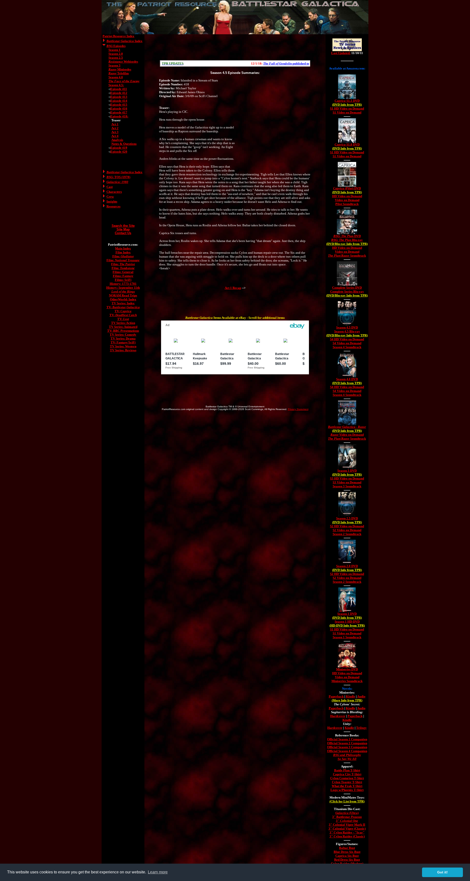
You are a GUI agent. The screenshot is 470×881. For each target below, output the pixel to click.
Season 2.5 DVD (347, 518)
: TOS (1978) (118, 177)
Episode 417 (118, 112)
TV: (123, 307)
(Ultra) (347, 813)
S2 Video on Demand (347, 530)
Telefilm (118, 73)
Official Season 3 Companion (347, 747)
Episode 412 (118, 93)
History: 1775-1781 (123, 284)
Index (124, 41)
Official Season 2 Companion (347, 743)
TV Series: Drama (123, 338)
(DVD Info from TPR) (347, 104)
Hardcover (337, 716)
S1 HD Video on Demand (347, 108)
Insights (111, 201)
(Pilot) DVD (347, 188)
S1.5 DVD (347, 101)
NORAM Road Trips (123, 295)
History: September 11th (123, 287)
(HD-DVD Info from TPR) (347, 625)
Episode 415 (118, 104)
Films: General (123, 272)
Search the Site (123, 226)
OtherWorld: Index (123, 299)
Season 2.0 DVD (347, 566)
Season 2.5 (115, 57)
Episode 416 (118, 108)
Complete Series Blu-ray (347, 291)
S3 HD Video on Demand (347, 478)
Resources (113, 206)
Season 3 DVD (347, 470)
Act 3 (114, 132)
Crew (110, 196)
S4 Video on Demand (347, 343)
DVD (347, 236)
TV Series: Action (123, 323)
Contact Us (123, 233)
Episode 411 (118, 89)
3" (347, 821)
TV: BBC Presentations (123, 330)
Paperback (336, 696)
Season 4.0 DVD (347, 379)
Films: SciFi (123, 280)
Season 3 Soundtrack (347, 486)
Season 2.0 (115, 54)
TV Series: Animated (123, 327)
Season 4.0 (115, 77)
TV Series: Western (123, 346)
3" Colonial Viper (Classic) (347, 828)
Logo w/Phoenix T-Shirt (347, 790)
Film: (123, 256)
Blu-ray (347, 240)
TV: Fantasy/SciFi (123, 342)
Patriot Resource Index (118, 36)
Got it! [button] (442, 872)
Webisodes (123, 61)
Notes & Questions (124, 144)
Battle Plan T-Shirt (347, 770)
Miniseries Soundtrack (347, 681)
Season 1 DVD (347, 614)
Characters (114, 192)
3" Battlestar (347, 817)
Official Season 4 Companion (347, 751)
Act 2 (114, 128)
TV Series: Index (123, 303)
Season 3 (114, 65)
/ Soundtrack (347, 255)
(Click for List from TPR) (346, 801)
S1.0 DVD (347, 144)
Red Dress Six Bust (347, 859)
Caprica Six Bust (347, 856)
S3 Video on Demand (347, 482)
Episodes (116, 46)
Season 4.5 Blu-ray (347, 331)
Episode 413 (118, 97)
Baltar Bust (347, 848)
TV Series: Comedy (123, 334)
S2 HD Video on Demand (347, 526)
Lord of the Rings (123, 291)
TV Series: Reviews (123, 350)
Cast (109, 187)
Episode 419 (118, 147)
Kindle (350, 696)
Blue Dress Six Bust (347, 852)
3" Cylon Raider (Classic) (347, 836)
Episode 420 (118, 151)
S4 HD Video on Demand (347, 339)
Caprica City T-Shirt (347, 774)
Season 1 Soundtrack (347, 637)
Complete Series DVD (347, 287)
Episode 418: (119, 116)
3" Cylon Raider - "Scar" (346, 832)
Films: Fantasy (123, 276)
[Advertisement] (235, 47)
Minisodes (119, 69)
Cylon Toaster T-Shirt (347, 782)
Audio (361, 696)
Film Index (123, 252)
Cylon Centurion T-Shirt (347, 778)
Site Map (123, 229)
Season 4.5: (116, 85)
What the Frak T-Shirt (347, 786)
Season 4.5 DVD (347, 327)
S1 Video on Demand (347, 112)
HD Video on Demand (347, 196)
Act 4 (114, 136)
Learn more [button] (158, 872)
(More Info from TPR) (347, 700)
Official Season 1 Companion (347, 739)
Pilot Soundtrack (347, 204)
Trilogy (361, 728)
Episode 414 (118, 101)
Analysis (117, 140)
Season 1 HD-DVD (347, 621)
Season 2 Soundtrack (347, 534)
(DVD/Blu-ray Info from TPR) (347, 244)
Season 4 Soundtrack (347, 347)
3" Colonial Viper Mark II (347, 824)
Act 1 (114, 124)
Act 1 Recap (233, 288)
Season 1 (114, 50)
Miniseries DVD (347, 669)
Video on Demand (347, 200)
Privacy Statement (298, 409)
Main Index (123, 248)
